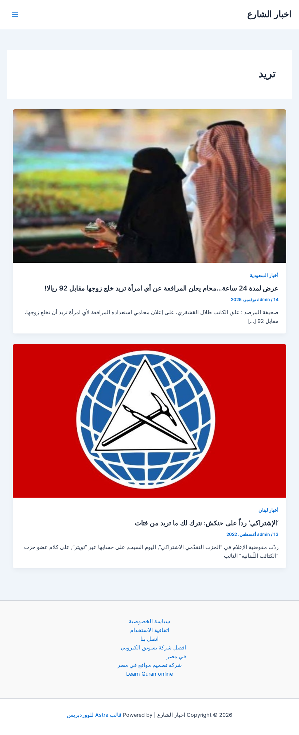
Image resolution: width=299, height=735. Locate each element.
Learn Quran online (149, 674)
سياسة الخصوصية (149, 621)
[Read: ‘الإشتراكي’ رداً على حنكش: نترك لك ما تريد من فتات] (150, 420)
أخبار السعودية (264, 275)
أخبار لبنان (269, 510)
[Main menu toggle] (15, 14)
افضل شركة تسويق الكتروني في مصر (153, 652)
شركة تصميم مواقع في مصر (149, 665)
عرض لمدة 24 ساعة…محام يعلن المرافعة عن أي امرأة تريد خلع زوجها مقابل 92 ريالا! (161, 288)
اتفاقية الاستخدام (149, 630)
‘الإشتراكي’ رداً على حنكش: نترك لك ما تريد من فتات (207, 523)
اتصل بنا (149, 639)
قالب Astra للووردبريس (94, 715)
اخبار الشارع (269, 14)
